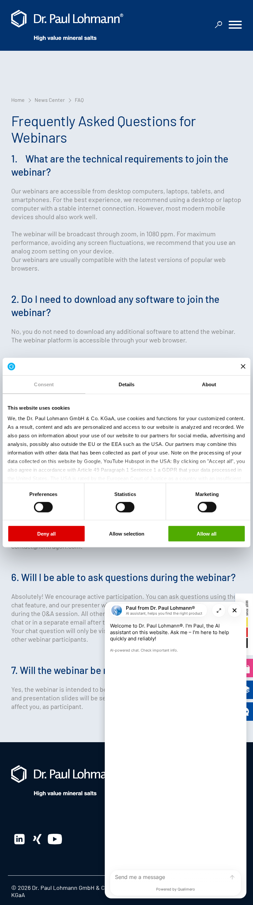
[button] (235, 25)
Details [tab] (127, 384)
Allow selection (126, 533)
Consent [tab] (44, 384)
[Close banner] (243, 366)
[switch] (43, 507)
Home (18, 100)
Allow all (206, 533)
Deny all (46, 533)
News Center (50, 100)
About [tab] (209, 384)
